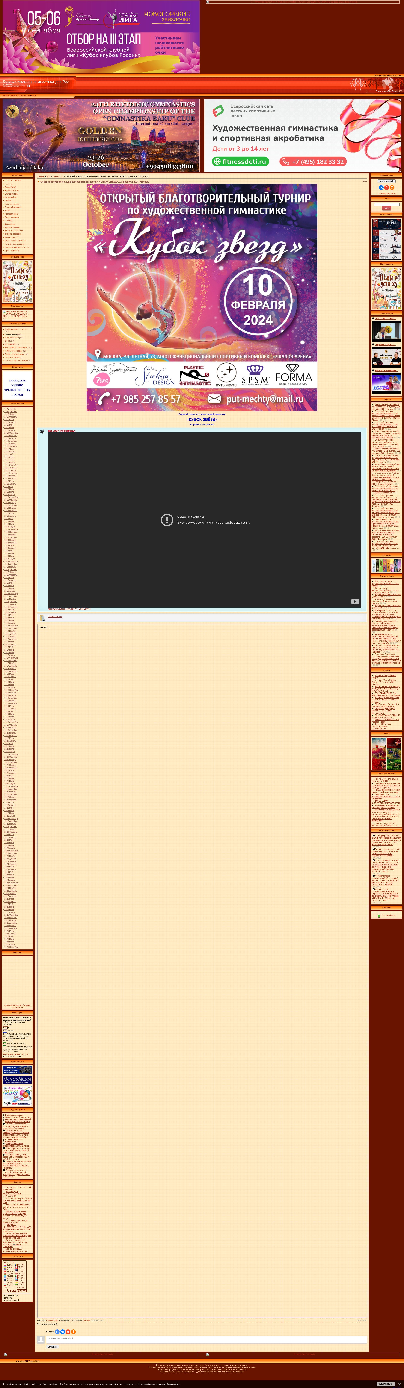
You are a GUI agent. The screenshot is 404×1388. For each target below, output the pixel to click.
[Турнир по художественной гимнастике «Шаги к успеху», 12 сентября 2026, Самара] (17, 301)
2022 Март (9, 802)
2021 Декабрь (10, 794)
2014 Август (9, 559)
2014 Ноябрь (10, 567)
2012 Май (8, 486)
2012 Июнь (9, 489)
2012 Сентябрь (11, 497)
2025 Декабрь (10, 923)
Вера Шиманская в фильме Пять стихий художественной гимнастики (16, 1150)
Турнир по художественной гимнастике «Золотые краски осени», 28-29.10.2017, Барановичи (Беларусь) (385, 852)
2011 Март (9, 449)
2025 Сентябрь (11, 915)
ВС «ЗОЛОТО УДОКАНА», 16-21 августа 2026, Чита (386, 716)
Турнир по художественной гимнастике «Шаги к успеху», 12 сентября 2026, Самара (386, 451)
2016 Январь (10, 604)
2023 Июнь (9, 843)
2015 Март (9, 577)
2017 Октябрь (10, 661)
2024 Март (9, 867)
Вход (33, 95)
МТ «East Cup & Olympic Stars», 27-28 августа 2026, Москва (384, 682)
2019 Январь (10, 701)
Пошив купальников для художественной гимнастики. (385, 824)
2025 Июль (9, 910)
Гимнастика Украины (14, 354)
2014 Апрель (10, 548)
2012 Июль (9, 492)
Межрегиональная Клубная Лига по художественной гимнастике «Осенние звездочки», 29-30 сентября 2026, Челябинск (385, 534)
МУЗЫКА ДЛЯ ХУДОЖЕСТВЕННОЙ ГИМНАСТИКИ (12, 1193)
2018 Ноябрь (10, 695)
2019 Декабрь (10, 730)
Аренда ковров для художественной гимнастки (15, 1250)
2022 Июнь (9, 810)
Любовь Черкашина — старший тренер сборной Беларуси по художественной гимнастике (16, 1173)
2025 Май (8, 904)
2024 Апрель (10, 869)
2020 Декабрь (10, 762)
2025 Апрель (10, 901)
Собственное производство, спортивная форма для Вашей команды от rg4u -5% (386, 785)
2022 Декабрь (10, 827)
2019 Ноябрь (10, 727)
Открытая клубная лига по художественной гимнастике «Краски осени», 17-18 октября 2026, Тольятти (386, 458)
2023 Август (9, 848)
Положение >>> (55, 617)
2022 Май (8, 808)
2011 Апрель (10, 452)
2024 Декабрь (10, 891)
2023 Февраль (10, 832)
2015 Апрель (10, 580)
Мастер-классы (12, 338)
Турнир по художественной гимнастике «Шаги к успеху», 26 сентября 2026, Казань (386, 407)
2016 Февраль (10, 607)
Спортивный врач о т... (385, 345)
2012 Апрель (10, 484)
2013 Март (9, 513)
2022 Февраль (10, 800)
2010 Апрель (10, 422)
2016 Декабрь (10, 634)
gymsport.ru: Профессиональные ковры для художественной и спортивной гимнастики (17, 1228)
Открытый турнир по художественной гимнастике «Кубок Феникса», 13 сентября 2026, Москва (386, 443)
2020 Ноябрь (10, 760)
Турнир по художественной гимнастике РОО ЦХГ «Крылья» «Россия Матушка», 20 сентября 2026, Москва (386, 434)
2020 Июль (9, 749)
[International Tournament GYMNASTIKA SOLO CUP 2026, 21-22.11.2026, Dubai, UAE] (17, 319)
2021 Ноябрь (10, 792)
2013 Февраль (10, 511)
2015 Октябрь (10, 596)
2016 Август (9, 623)
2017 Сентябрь (11, 658)
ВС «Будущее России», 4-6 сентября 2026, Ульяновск (385, 705)
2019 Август (9, 719)
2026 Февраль (10, 928)
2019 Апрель (10, 709)
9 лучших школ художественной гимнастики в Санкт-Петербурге (385, 590)
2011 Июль (9, 460)
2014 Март (9, 545)
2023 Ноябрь (10, 856)
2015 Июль (9, 588)
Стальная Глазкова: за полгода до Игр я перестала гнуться (384, 601)
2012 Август (9, 494)
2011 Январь (10, 444)
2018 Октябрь (10, 693)
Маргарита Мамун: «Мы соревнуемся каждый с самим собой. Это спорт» (16, 1157)
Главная (5, 95)
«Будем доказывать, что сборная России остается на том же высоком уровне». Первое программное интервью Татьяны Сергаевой (386, 614)
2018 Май (8, 679)
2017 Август (9, 655)
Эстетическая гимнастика (16, 361)
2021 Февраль (10, 768)
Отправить (53, 1347)
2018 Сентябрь (11, 690)
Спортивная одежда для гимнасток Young (15, 1221)
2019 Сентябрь (11, 722)
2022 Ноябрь (10, 824)
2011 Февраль (10, 446)
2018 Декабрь (10, 698)
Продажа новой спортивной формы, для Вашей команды (386, 791)
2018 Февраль (10, 671)
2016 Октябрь (10, 628)
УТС (7, 341)
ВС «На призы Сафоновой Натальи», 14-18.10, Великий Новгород (385, 700)
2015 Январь (10, 572)
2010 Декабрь (10, 441)
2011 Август (9, 462)
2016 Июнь (9, 618)
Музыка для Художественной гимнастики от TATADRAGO (18, 1120)
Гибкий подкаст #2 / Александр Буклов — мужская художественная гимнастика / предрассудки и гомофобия (16, 1133)
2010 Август (9, 430)
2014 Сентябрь (11, 561)
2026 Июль (9, 942)
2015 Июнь (9, 586)
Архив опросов (21, 1054)
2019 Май (8, 711)
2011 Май (8, 454)
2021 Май (8, 776)
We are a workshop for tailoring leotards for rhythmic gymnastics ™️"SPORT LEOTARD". (15, 1243)
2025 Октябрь (10, 918)
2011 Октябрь (10, 468)
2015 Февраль (10, 575)
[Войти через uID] (57, 1331)
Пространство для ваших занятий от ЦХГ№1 (385, 780)
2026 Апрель (10, 934)
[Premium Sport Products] (101, 1355)
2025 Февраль (10, 896)
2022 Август (9, 816)
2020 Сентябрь (11, 754)
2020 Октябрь (10, 757)
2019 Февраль (10, 703)
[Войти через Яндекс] (68, 1331)
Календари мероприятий (16, 329)
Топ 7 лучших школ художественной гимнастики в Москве (385, 583)
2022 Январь (10, 797)
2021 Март (9, 770)
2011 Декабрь (10, 473)
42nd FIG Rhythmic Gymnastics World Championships (381, 726)
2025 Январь (10, 893)
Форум (14, 95)
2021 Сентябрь (11, 786)
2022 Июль (9, 813)
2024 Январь (10, 861)
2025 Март (9, 899)
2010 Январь (10, 414)
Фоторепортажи (12, 357)
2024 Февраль (10, 864)
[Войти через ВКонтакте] (62, 1331)
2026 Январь (10, 926)
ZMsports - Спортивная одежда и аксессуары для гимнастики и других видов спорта (15, 1214)
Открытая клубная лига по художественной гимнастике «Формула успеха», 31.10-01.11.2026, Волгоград (385, 489)
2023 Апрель (10, 837)
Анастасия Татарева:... (385, 319)
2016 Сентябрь (11, 626)
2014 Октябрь (10, 564)
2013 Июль (9, 524)
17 (62, 176)
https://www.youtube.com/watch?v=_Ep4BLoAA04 (69, 609)
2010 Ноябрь (10, 438)
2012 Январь (10, 476)
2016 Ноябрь (10, 631)
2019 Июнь (9, 714)
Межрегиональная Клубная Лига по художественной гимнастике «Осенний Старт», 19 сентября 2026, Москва (385, 467)
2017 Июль (9, 652)
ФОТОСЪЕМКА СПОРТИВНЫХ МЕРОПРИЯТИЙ (386, 802)
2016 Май (8, 615)
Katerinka (86, 1320)
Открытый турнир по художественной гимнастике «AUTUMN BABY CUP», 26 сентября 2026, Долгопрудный (386, 544)
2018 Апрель (10, 677)
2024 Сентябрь (11, 883)
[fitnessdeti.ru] (303, 171)
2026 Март (9, 931)
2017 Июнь (9, 650)
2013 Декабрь (10, 537)
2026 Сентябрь (11, 947)
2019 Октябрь (10, 725)
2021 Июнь (9, 778)
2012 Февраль (10, 478)
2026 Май (8, 936)
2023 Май (8, 840)
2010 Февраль (10, 417)
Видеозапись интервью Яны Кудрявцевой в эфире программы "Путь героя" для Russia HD (17, 1164)
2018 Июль (9, 685)
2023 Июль (9, 845)
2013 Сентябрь (11, 529)
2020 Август (9, 752)
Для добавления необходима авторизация (17, 1006)
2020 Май (8, 744)
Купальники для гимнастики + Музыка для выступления (386, 806)
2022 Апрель (10, 805)
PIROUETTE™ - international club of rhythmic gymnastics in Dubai (16, 1207)
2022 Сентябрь (11, 818)
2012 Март (9, 481)
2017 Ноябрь (10, 663)
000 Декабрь (10, 409)
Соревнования (11, 334)
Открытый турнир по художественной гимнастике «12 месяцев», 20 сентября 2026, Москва (385, 425)
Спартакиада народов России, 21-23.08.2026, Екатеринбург (383, 711)
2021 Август (9, 784)
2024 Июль (9, 877)
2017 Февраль (10, 639)
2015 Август (9, 591)
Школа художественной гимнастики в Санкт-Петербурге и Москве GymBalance (17, 1235)
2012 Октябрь (10, 500)
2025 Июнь (9, 907)
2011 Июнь (9, 457)
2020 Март (9, 738)
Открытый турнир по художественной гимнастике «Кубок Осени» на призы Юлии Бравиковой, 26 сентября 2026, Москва (386, 415)
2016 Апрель (10, 612)
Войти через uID (386, 181)
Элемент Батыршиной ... (386, 371)
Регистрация (24, 95)
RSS (400, 91)
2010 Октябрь (10, 436)
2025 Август (9, 912)
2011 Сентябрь (11, 465)
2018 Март (9, 674)
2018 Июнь (9, 682)
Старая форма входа (386, 193)
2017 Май (8, 647)
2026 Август (9, 944)
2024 (48, 176)
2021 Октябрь (10, 789)
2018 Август (9, 687)
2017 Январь (10, 636)
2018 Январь (10, 669)
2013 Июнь (9, 521)
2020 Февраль (10, 735)
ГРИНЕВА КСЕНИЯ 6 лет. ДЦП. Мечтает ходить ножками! (386, 694)
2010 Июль (9, 428)
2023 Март (9, 835)
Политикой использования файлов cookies (159, 1384)
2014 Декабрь (10, 569)
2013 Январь (10, 508)
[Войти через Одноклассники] (73, 1331)
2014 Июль (9, 556)
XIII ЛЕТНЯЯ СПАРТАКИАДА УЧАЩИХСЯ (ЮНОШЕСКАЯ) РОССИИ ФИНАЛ (386, 688)
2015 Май (8, 583)
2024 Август (9, 880)
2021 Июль (9, 781)
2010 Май (8, 425)
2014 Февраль (10, 543)
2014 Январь (10, 540)
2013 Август (9, 527)
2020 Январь (10, 733)
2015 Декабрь (10, 602)
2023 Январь (10, 829)
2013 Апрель (10, 516)
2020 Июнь (9, 746)
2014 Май (8, 551)
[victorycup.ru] (386, 259)
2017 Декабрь (10, 666)
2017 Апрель (10, 644)
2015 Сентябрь (11, 594)
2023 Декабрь (10, 859)
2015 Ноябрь (10, 599)
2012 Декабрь (10, 505)
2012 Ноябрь (10, 503)
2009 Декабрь (10, 411)
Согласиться (385, 1384)
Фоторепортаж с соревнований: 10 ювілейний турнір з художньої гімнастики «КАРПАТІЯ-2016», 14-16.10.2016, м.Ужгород (385, 880)
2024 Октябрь (10, 885)
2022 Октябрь (10, 821)
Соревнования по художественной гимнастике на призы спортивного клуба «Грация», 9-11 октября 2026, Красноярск (386, 523)
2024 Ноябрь (10, 888)
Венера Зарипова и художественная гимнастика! (16, 1145)
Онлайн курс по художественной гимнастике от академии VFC (386, 796)
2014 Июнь (9, 553)
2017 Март (9, 642)
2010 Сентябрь (11, 433)
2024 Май (8, 872)
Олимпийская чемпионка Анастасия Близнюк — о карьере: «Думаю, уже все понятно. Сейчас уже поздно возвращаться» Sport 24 (385, 625)
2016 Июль (9, 620)
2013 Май (8, 519)
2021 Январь (10, 765)
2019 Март (9, 706)
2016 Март (9, 610)
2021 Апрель (10, 773)
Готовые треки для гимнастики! (13, 1140)
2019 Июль (9, 717)
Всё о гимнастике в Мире (16, 348)
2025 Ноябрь (10, 920)
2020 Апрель (10, 741)
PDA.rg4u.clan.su (387, 915)
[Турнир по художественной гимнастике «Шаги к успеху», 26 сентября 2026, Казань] (386, 308)
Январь (56, 176)
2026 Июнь (9, 939)
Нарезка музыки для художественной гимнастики (18, 1116)
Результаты (10, 344)
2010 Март (9, 420)
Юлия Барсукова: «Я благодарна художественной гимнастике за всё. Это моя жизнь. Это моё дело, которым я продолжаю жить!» (386, 638)
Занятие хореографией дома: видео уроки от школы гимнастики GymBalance (15, 1126)
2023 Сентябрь (11, 851)
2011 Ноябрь (10, 470)
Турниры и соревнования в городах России (385, 721)
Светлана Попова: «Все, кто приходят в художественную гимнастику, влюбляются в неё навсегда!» (386, 648)
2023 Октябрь (10, 853)
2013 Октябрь (10, 532)
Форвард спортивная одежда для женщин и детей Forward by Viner (17, 1200)
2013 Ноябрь (10, 535)
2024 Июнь (9, 875)
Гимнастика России (13, 351)
